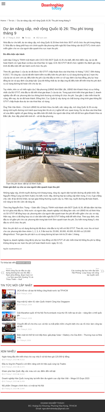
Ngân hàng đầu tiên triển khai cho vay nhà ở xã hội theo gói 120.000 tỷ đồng (35, 356)
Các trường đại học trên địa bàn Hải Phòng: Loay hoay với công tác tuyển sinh (85, 272)
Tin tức (11, 20)
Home (3, 20)
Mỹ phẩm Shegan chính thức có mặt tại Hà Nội (23, 385)
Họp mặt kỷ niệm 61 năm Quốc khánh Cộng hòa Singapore (43, 301)
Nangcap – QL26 (23, 263)
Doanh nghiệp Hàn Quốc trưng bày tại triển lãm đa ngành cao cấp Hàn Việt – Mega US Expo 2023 (45, 378)
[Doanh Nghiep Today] (52, 6)
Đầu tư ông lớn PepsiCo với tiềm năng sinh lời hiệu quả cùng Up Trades (34, 364)
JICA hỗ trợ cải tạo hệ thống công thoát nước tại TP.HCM (42, 290)
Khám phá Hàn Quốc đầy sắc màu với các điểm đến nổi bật (28, 371)
